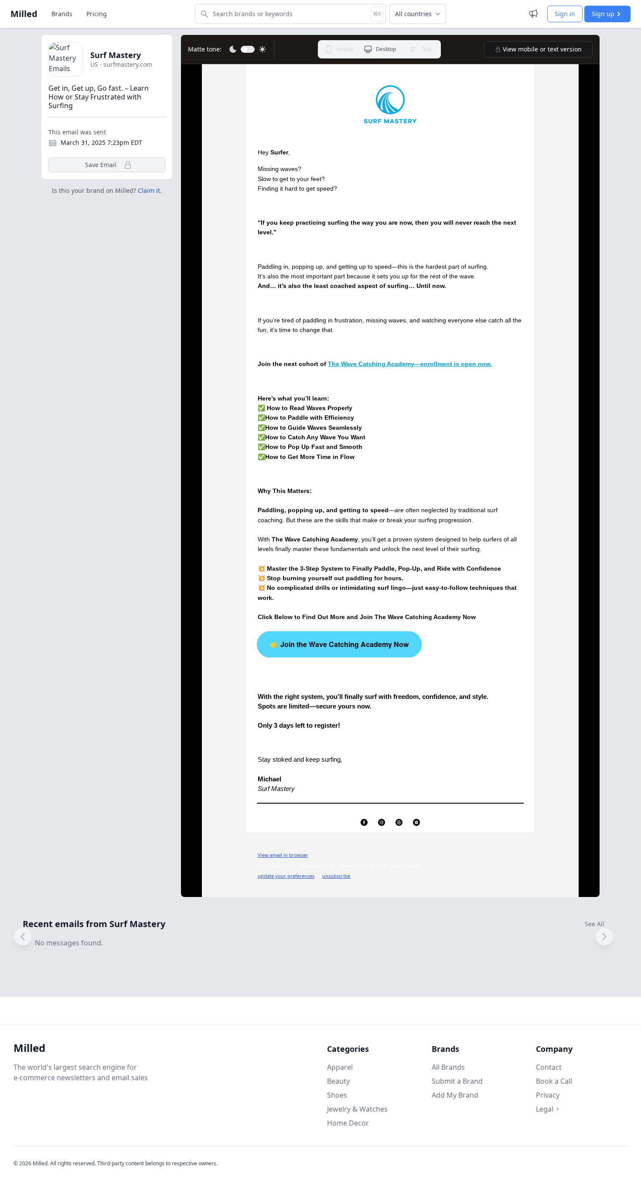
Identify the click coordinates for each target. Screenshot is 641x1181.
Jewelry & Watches (357, 1109)
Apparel (340, 1067)
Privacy (547, 1095)
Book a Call (554, 1081)
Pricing (96, 14)
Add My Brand (455, 1095)
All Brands (448, 1067)
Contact (549, 1067)
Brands (61, 14)
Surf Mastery (115, 55)
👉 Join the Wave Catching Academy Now (339, 644)
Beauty (338, 1081)
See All (594, 924)
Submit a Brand (457, 1081)
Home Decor (348, 1123)
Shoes (337, 1095)
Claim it (149, 190)
